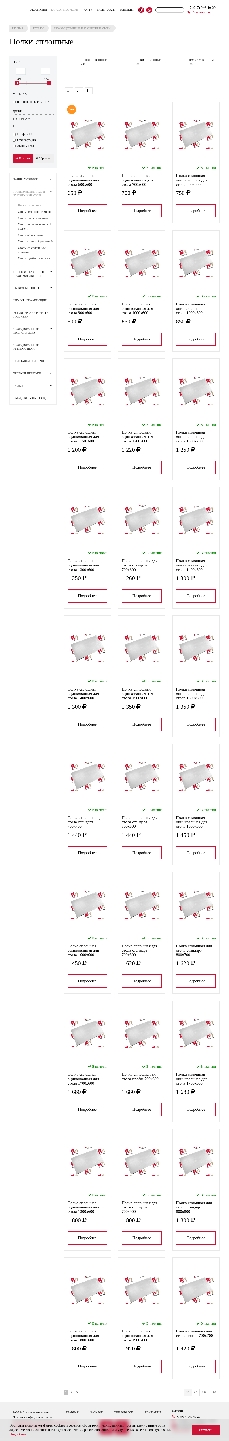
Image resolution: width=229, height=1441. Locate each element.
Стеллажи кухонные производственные (29, 274)
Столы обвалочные (30, 235)
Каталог (96, 1412)
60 (195, 1392)
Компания (153, 1412)
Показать (24, 158)
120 (204, 1392)
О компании (38, 9)
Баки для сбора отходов (31, 398)
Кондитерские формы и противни (31, 314)
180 (213, 1392)
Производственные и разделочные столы (29, 193)
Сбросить (44, 158)
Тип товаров (123, 1412)
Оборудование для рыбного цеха (27, 346)
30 (187, 1392)
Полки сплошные (29, 205)
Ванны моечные (25, 179)
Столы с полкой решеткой (35, 241)
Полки (18, 385)
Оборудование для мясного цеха (27, 330)
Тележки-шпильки (27, 373)
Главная (72, 1412)
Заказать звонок (203, 12)
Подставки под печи (28, 361)
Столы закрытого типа (33, 218)
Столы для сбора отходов (34, 211)
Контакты (127, 9)
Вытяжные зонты (26, 288)
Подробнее (87, 210)
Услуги (87, 9)
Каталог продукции (64, 9)
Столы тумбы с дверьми (34, 258)
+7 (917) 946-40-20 (202, 8)
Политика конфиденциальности (32, 1417)
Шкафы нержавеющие (30, 300)
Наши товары (106, 9)
